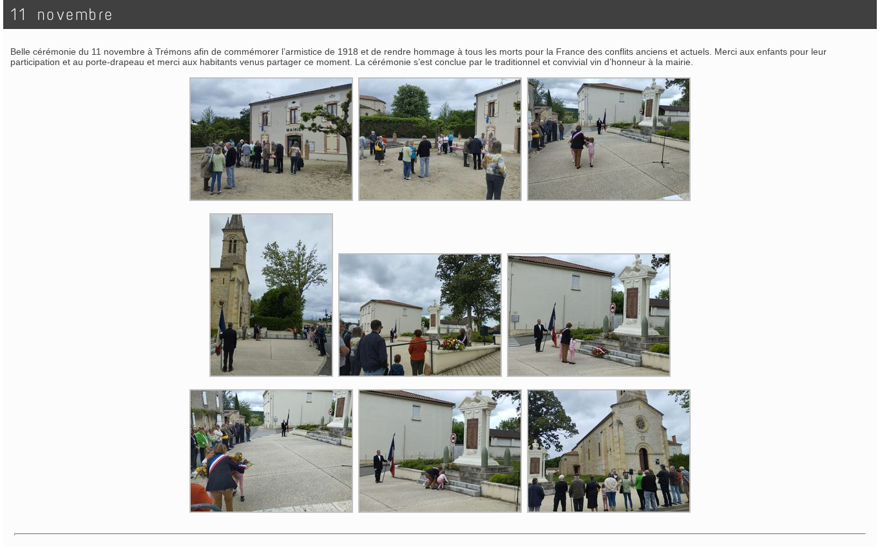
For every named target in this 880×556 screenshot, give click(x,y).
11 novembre (62, 14)
